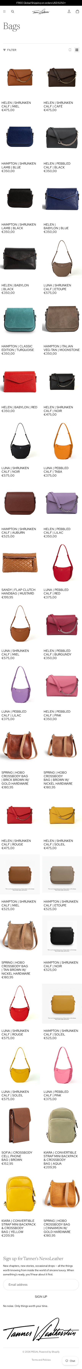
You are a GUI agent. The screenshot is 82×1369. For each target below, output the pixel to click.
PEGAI (34, 1351)
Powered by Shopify (49, 1351)
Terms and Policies (41, 1359)
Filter (11, 50)
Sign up (41, 1297)
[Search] (12, 11)
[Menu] (4, 11)
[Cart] (77, 11)
